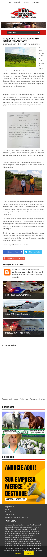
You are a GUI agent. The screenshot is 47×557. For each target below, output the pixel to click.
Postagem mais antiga (37, 399)
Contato (7, 509)
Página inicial (24, 399)
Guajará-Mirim (35, 44)
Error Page (35, 2)
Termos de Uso (10, 515)
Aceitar (29, 553)
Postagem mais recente (10, 399)
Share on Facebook (15, 252)
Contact (26, 2)
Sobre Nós (8, 512)
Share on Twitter (35, 252)
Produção (17, 2)
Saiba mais (18, 553)
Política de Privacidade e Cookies (16, 517)
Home (9, 2)
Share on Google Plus (16, 258)
